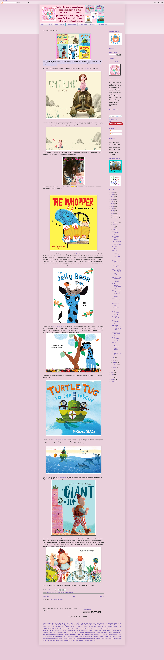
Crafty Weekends (59, 24)
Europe (101, 625)
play (61, 638)
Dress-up (92, 625)
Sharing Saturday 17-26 (116, 233)
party (53, 638)
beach (94, 632)
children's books (56, 592)
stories (56, 640)
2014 (112, 374)
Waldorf (55, 632)
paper (119, 636)
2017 (112, 213)
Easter (97, 625)
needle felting (90, 636)
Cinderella (59, 625)
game (48, 636)
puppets (93, 638)
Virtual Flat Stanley (47, 632)
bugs (44, 634)
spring (48, 640)
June (114, 229)
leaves (61, 636)
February (115, 364)
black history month (115, 632)
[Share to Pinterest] (65, 590)
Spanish (78, 630)
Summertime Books (115, 308)
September (116, 222)
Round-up (46, 630)
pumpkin (88, 638)
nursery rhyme (104, 636)
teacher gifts (72, 640)
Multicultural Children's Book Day (62, 628)
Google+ (5, 0)
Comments (114, 134)
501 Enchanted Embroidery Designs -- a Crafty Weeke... (116, 293)
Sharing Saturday (71, 24)
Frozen (112, 625)
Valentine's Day (117, 630)
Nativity (87, 628)
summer (66, 640)
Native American (80, 628)
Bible (98, 623)
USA (110, 630)
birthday (106, 632)
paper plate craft (47, 638)
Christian (45, 625)
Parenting (109, 628)
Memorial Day (86, 626)
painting (115, 636)
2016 (112, 370)
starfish (52, 640)
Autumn (90, 623)
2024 (112, 197)
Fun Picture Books (115, 247)
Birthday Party (104, 623)
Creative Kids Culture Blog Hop (82, 625)
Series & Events (102, 24)
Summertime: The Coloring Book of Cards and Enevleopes (116, 272)
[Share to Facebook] (63, 590)
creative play (85, 634)
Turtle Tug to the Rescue (58, 439)
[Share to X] (62, 590)
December (116, 215)
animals (49, 592)
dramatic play (92, 634)
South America (72, 630)
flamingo (111, 634)
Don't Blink (87, 68)
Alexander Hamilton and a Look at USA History (116, 327)
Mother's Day (117, 626)
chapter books (59, 634)
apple (86, 632)
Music (73, 628)
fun (61, 592)
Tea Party (98, 630)
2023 (112, 199)
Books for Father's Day (116, 317)
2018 (112, 211)
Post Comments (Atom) (56, 599)
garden (52, 636)
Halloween (61, 626)
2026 (112, 192)
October (115, 220)
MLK (74, 626)
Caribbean (110, 623)
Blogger (95, 616)
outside (110, 636)
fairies (97, 634)
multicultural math (77, 636)
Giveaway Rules (83, 24)
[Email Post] (55, 589)
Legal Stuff (93, 24)
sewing (112, 638)
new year (97, 636)
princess (65, 638)
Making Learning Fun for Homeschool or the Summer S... (116, 346)
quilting (98, 638)
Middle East (101, 626)
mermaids (69, 636)
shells (116, 638)
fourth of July (117, 634)
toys (82, 640)
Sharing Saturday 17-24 (116, 300)
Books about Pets (115, 304)
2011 (112, 381)
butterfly (48, 634)
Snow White (64, 630)
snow (119, 638)
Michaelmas (94, 626)
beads (98, 632)
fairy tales (102, 634)
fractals (44, 636)
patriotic (57, 638)
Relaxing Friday (117, 628)
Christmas (52, 625)
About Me (49, 24)
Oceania (99, 628)
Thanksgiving (105, 630)
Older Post (101, 596)
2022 (112, 201)
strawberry (60, 640)
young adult (93, 640)
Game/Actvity (117, 625)
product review (70, 592)
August (115, 224)
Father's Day (106, 625)
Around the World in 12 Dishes (58, 623)
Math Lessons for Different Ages (116, 333)
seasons (107, 638)
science (102, 638)
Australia (86, 623)
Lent (71, 626)
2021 (112, 204)
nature (84, 636)
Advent (44, 623)
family (107, 634)
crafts (79, 634)
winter (85, 640)
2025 (112, 194)
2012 (112, 379)
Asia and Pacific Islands (75, 623)
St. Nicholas (83, 630)
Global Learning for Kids (50, 626)
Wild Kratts (60, 632)
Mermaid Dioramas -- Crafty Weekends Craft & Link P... (116, 254)
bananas (90, 632)
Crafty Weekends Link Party (115, 313)
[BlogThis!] (60, 590)
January (115, 367)
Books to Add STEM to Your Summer (116, 238)
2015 (112, 372)
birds (102, 632)
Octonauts (103, 628)
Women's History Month (71, 632)
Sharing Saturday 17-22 (116, 353)
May (114, 357)
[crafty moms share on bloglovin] (115, 116)
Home (43, 24)
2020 (112, 206)
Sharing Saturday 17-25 (116, 261)
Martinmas (79, 626)
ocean (64, 592)
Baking (95, 623)
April (114, 360)
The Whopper (80, 254)
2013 (112, 377)
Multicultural (48, 628)
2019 (112, 208)
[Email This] (58, 590)
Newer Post (46, 596)
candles (52, 634)
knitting (57, 636)
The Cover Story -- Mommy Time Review (116, 243)
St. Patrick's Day (91, 630)
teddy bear (78, 640)
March (114, 362)
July (114, 227)
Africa (48, 623)
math (64, 636)
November (116, 217)
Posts (113, 131)
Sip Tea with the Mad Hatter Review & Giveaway (116, 279)
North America (93, 628)
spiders (44, 640)
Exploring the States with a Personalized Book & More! (116, 286)
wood (88, 640)
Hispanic (67, 626)
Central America (117, 623)
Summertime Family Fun (116, 266)
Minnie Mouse (109, 626)
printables (70, 638)
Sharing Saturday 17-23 (116, 321)
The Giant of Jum (62, 477)
